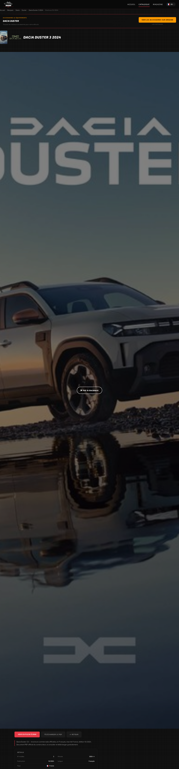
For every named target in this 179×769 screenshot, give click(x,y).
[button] (89, 390)
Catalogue (144, 4)
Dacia (17, 10)
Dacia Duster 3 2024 (36, 10)
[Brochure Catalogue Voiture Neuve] (8, 4)
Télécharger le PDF (53, 734)
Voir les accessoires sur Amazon (157, 20)
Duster (24, 10)
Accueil (131, 4)
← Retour (74, 734)
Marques (10, 10)
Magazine (158, 4)
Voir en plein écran (27, 734)
